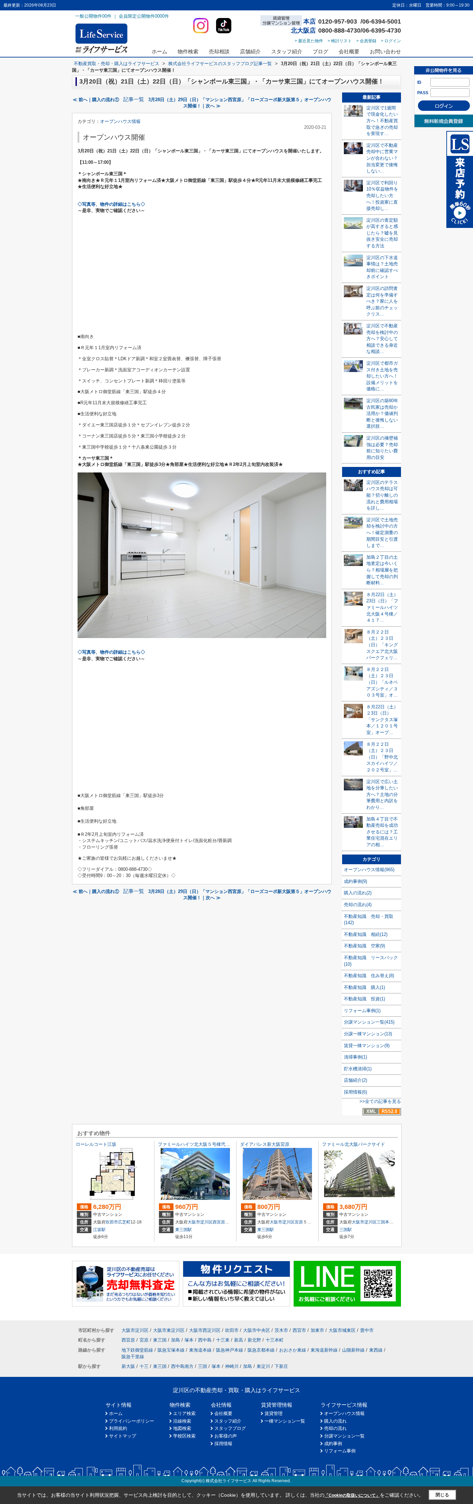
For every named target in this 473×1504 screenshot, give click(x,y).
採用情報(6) (355, 1092)
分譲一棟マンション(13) (368, 1033)
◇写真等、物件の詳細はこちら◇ (111, 204)
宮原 (299, 1222)
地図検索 (182, 1428)
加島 (175, 1340)
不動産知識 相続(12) (365, 934)
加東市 (317, 1330)
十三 (144, 1366)
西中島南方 (182, 1366)
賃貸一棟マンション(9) (367, 1045)
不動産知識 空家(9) (364, 945)
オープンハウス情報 (120, 121)
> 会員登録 (366, 40)
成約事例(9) (355, 881)
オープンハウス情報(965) (369, 869)
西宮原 (219, 1222)
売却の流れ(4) (358, 904)
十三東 (223, 1340)
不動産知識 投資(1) (364, 998)
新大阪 (128, 1366)
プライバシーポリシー (131, 1421)
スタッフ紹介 (286, 51)
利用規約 (118, 1428)
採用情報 (223, 1443)
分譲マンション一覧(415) (369, 1022)
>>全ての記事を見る (380, 1101)
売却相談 (219, 51)
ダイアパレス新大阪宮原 (264, 1144)
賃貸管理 (274, 1413)
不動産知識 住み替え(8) (369, 975)
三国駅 (345, 1229)
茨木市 (281, 1330)
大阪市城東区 (342, 1330)
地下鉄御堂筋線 (137, 1350)
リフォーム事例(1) (362, 1010)
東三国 (160, 1340)
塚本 (189, 1340)
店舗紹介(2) (355, 1080)
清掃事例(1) (355, 1057)
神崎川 (232, 1366)
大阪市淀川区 (200, 1222)
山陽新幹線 (353, 1350)
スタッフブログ (230, 1428)
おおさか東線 (292, 1350)
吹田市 (112, 1222)
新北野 (254, 1340)
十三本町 (275, 1340)
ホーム (159, 51)
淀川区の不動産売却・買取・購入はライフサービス (236, 1390)
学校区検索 (184, 1436)
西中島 (205, 1340)
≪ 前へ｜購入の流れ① (96, 99)
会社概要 (349, 51)
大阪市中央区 (256, 1330)
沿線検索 (182, 1421)
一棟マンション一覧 (285, 1421)
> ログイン (391, 40)
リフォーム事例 (340, 1450)
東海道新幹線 (324, 1350)
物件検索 (188, 51)
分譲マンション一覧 (344, 1436)
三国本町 (385, 1222)
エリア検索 (184, 1413)
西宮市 (299, 1330)
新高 (238, 1340)
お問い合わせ (385, 51)
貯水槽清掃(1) (358, 1068)
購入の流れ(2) (358, 892)
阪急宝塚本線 (171, 1350)
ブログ (320, 51)
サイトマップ (122, 1436)
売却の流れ (335, 1428)
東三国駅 (183, 1229)
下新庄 (281, 1366)
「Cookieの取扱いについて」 (352, 1495)
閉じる (442, 1494)
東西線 (376, 1350)
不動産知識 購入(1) (364, 987)
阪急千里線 (133, 1356)
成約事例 (333, 1443)
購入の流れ (335, 1421)
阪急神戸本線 (229, 1350)
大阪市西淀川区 (205, 1330)
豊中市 (367, 1330)
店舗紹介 (250, 51)
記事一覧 (133, 99)
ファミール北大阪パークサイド (353, 1144)
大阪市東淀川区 (169, 1330)
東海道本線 (200, 1350)
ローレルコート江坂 (96, 1144)
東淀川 (263, 1366)
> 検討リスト (340, 40)
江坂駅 (99, 1229)
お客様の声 (225, 1436)
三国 (202, 1366)
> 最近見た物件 (309, 40)
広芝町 (124, 1222)
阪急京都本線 (261, 1350)
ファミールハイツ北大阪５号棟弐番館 (196, 1144)
